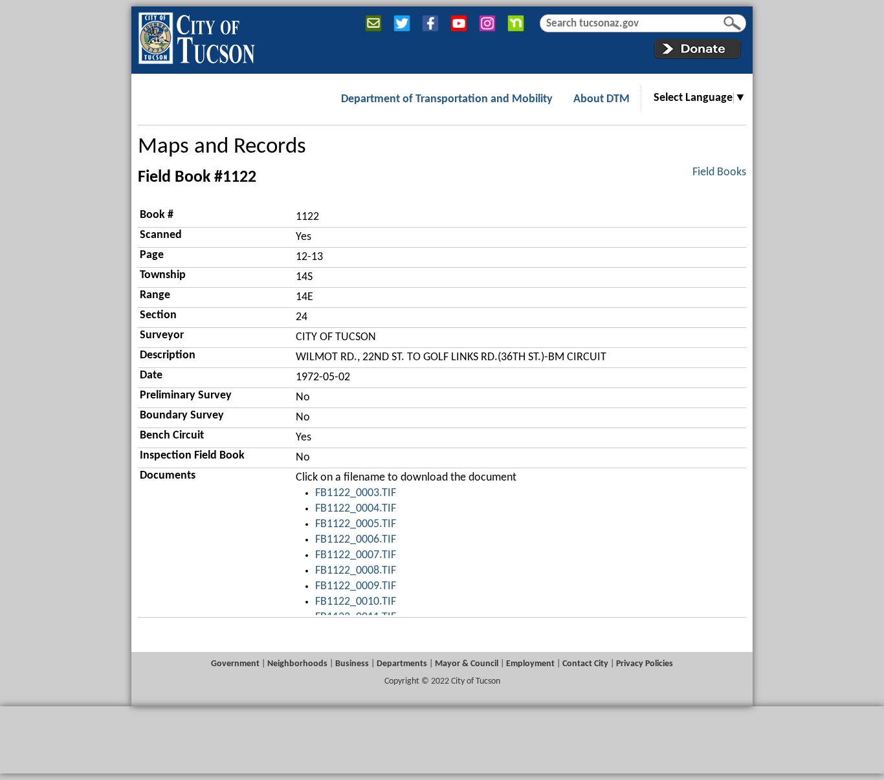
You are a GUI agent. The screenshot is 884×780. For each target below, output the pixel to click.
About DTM (601, 99)
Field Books (719, 172)
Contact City (585, 664)
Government (235, 664)
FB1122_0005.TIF (355, 524)
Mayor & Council (466, 664)
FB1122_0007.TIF (355, 555)
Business (352, 664)
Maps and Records (222, 147)
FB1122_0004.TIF (355, 508)
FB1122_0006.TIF (355, 539)
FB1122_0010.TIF (355, 601)
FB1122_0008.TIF (355, 570)
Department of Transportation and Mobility (447, 99)
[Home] (196, 35)
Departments (402, 664)
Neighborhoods (297, 664)
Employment (530, 664)
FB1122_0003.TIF (355, 493)
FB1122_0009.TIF (355, 586)
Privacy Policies (644, 664)
